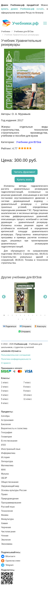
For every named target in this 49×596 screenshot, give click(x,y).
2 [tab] (8, 315)
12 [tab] (18, 319)
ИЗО (3, 445)
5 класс (4, 399)
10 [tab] (40, 315)
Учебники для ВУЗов (28, 142)
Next (45, 296)
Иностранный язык (10, 449)
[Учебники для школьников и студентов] (6, 23)
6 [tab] (24, 315)
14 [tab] (26, 319)
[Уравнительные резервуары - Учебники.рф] (24, 109)
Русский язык (8, 507)
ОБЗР (4, 478)
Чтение (4, 535)
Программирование (11, 503)
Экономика (6, 544)
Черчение (6, 527)
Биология (6, 424)
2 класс (4, 387)
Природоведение (10, 498)
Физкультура (7, 519)
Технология (7, 511)
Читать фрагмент (24, 172)
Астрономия (7, 420)
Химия (4, 523)
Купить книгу (24, 179)
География (6, 432)
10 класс (27, 395)
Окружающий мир (10, 486)
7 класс (27, 382)
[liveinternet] (3, 590)
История (5, 457)
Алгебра (5, 416)
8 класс (27, 387)
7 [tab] (28, 315)
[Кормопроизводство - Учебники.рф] (24, 297)
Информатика (8, 453)
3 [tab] (12, 315)
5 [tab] (20, 315)
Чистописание (8, 531)
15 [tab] (30, 319)
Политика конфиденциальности (16, 359)
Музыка (5, 474)
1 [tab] (4, 315)
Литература (7, 461)
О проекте (6, 363)
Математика (7, 465)
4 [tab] (16, 315)
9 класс (27, 391)
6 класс (4, 403)
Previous (4, 296)
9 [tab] (36, 315)
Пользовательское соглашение (15, 355)
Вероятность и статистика (14, 428)
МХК (3, 470)
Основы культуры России (14, 490)
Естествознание (9, 441)
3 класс (4, 391)
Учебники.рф (25, 23)
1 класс (4, 382)
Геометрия (6, 437)
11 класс (27, 399)
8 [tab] (32, 315)
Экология (6, 540)
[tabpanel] (24, 298)
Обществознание (10, 482)
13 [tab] (22, 319)
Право (4, 494)
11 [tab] (45, 315)
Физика (4, 515)
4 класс (4, 395)
